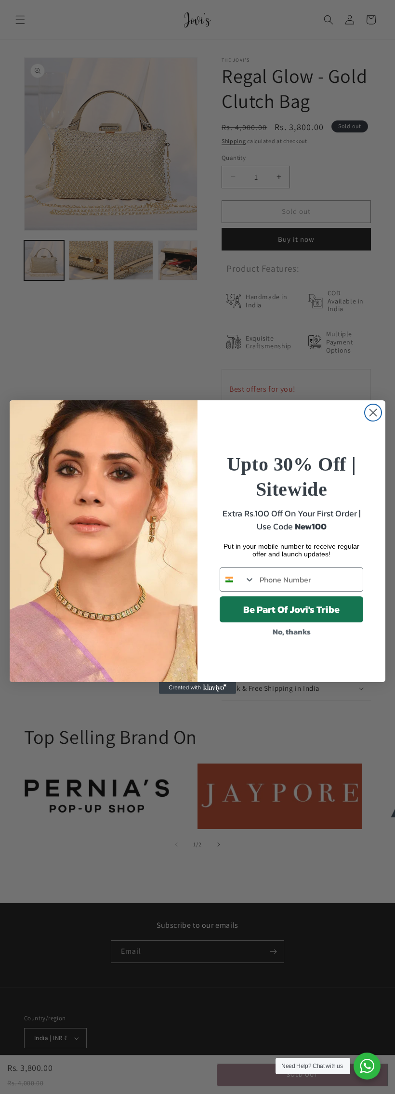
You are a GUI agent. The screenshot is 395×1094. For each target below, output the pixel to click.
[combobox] (237, 579)
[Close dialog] (373, 412)
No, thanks (292, 631)
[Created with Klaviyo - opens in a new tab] (197, 688)
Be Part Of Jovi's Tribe (291, 609)
